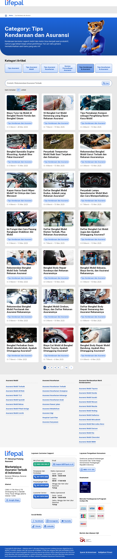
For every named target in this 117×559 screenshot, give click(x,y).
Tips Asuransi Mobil (31, 68)
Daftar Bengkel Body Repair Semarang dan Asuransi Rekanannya (92, 309)
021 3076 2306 (42, 477)
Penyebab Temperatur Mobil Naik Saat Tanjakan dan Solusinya (57, 154)
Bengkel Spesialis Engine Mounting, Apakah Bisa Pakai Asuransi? (20, 154)
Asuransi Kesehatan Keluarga (55, 395)
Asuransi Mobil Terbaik (15, 386)
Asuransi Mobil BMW (87, 442)
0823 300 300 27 (43, 464)
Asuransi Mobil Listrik (15, 413)
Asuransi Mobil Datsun (88, 428)
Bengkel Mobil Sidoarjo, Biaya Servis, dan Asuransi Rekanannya (94, 270)
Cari (107, 83)
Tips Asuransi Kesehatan (49, 68)
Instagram (53, 521)
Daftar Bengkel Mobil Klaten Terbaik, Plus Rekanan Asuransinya (55, 232)
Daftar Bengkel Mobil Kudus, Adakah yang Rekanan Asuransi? (55, 193)
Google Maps (14, 500)
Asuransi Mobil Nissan (88, 402)
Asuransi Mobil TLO (14, 395)
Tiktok (38, 526)
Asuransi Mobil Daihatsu (89, 415)
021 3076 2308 (42, 485)
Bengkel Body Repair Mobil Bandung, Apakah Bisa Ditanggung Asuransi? (95, 348)
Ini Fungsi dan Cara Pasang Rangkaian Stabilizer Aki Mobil (21, 232)
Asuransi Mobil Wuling (88, 411)
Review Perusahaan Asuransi (67, 68)
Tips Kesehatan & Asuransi (103, 68)
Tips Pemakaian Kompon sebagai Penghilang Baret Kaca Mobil (94, 116)
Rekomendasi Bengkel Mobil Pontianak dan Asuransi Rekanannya (19, 309)
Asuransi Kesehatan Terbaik (54, 386)
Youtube (67, 521)
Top (109, 554)
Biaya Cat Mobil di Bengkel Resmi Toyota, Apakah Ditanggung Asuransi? (58, 348)
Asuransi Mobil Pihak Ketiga (17, 409)
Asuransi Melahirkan (51, 409)
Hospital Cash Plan (50, 417)
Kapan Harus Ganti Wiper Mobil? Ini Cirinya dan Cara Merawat (21, 193)
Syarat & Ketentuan (88, 552)
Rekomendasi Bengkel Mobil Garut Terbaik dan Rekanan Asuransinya (93, 154)
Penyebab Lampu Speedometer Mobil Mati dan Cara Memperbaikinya (94, 193)
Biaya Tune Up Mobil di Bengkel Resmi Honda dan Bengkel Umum (21, 116)
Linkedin (50, 526)
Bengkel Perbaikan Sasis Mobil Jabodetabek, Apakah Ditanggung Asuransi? (22, 348)
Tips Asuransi (13, 68)
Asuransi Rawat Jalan (51, 404)
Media (11, 15)
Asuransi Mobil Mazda (88, 406)
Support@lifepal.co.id (64, 464)
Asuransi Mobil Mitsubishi (89, 419)
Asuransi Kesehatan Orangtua (55, 391)
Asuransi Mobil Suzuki (88, 397)
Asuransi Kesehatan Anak (53, 400)
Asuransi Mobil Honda (88, 393)
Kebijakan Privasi (105, 552)
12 (66, 367)
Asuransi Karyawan (50, 422)
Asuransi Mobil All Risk (15, 391)
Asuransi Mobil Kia (86, 433)
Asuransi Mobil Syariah (15, 400)
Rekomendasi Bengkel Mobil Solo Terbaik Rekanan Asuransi (19, 270)
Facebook (39, 521)
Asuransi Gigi (48, 413)
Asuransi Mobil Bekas (15, 404)
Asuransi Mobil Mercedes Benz (91, 424)
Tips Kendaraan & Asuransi (85, 68)
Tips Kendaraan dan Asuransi (23, 15)
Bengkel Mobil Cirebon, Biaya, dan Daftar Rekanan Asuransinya (57, 309)
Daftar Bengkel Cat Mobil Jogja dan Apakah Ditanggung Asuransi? (94, 232)
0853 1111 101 (88, 469)
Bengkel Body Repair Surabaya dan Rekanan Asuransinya (55, 270)
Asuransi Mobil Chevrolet (89, 437)
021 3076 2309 (42, 496)
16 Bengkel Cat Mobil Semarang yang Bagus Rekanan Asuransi (55, 116)
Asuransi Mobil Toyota (88, 388)
